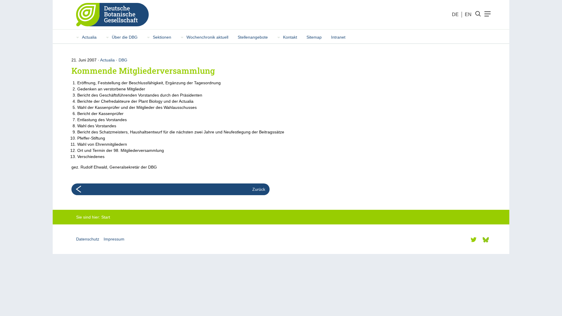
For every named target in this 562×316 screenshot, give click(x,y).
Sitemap (314, 37)
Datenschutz (87, 239)
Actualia (89, 37)
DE (455, 14)
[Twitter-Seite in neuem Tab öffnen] (473, 239)
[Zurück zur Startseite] (110, 14)
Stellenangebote (253, 37)
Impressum (114, 239)
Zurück (258, 189)
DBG (123, 60)
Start (105, 217)
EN (468, 14)
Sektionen (162, 37)
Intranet (338, 37)
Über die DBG (125, 37)
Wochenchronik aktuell (207, 37)
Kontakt (290, 37)
